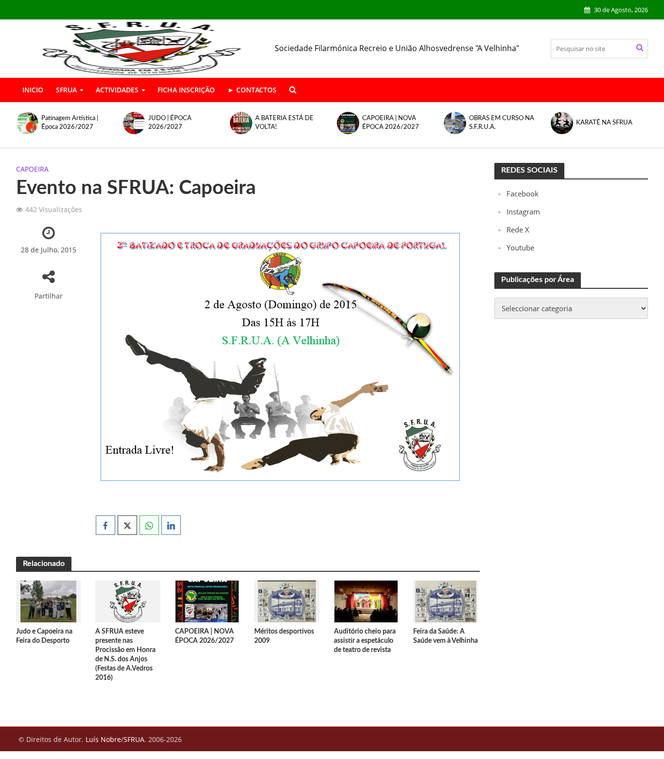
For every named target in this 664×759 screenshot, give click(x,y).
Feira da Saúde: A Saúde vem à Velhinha (445, 636)
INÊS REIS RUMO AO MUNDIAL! (608, 122)
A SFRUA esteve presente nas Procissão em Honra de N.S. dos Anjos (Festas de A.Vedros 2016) (125, 654)
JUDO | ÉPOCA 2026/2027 (64, 122)
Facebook (523, 193)
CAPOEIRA (32, 169)
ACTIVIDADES (117, 89)
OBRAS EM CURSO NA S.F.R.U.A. (395, 122)
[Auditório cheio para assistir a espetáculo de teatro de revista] (366, 600)
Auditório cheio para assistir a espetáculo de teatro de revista (365, 640)
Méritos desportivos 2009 (284, 636)
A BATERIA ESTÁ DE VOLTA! (178, 122)
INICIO (32, 89)
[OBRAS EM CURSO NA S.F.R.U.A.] (348, 123)
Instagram (523, 211)
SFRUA (66, 89)
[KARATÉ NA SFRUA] (455, 123)
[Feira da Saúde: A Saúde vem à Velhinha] (445, 600)
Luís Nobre (103, 739)
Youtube (520, 247)
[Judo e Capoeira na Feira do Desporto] (48, 600)
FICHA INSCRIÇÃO (186, 89)
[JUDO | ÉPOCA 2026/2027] (27, 123)
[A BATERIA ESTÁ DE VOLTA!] (134, 123)
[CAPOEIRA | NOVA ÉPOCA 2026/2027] (241, 123)
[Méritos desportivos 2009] (287, 600)
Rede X (518, 229)
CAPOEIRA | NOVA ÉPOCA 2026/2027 (284, 122)
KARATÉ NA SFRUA (498, 123)
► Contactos (252, 89)
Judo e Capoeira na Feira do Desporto (44, 636)
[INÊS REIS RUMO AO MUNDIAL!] (562, 123)
